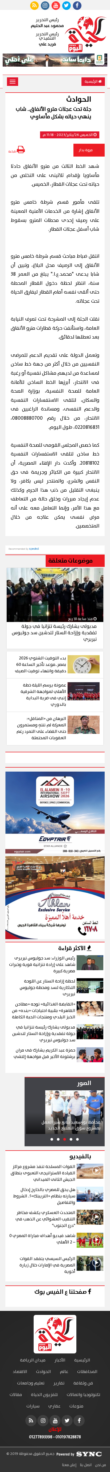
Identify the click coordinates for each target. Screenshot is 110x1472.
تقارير (59, 1383)
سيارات (33, 1406)
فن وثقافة (83, 1383)
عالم (64, 1371)
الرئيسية (91, 82)
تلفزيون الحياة (44, 1394)
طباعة (12, 151)
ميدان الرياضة (33, 1360)
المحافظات (87, 1371)
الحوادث (43, 1371)
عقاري (54, 1406)
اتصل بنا (85, 1465)
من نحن (100, 1465)
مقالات (16, 1394)
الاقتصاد (20, 1371)
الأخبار (59, 1360)
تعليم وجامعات (31, 1383)
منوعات (76, 1406)
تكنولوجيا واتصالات (83, 1394)
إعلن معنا (69, 1465)
